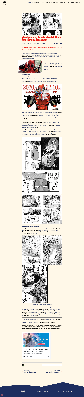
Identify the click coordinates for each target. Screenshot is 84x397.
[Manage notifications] (2, 395)
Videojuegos (37, 2)
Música (53, 2)
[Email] (61, 43)
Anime (43, 2)
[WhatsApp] (57, 43)
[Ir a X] (61, 392)
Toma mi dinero (74, 2)
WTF (68, 2)
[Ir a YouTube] (72, 392)
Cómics (44, 365)
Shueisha (53, 78)
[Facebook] (55, 43)
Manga (54, 365)
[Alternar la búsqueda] (79, 3)
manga (23, 78)
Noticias (30, 2)
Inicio (23, 10)
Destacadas (28, 10)
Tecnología (63, 2)
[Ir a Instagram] (64, 392)
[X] (59, 43)
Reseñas (48, 2)
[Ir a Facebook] (59, 392)
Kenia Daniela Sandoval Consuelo (33, 365)
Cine (57, 2)
